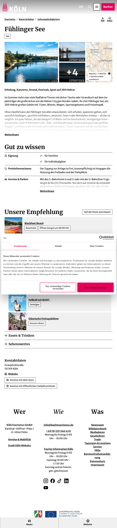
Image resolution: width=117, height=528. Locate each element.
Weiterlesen (12, 134)
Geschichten (97, 436)
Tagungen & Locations (97, 443)
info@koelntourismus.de (58, 425)
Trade (97, 439)
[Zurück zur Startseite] (14, 6)
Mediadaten (97, 432)
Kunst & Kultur (26, 19)
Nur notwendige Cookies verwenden (58, 287)
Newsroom (97, 425)
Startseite (10, 19)
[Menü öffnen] (96, 7)
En (81, 6)
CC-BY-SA (54, 81)
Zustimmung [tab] (20, 246)
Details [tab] (58, 246)
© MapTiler (102, 73)
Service (97, 446)
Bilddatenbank (97, 428)
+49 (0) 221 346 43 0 (58, 431)
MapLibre (92, 73)
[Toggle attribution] (109, 73)
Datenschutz (97, 461)
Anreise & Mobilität (19, 439)
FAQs (97, 450)
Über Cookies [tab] (97, 246)
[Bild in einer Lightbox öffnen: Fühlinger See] (31, 62)
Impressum (97, 464)
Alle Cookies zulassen (95, 287)
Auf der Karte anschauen (97, 211)
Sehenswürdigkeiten (49, 19)
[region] (99, 62)
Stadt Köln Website (19, 445)
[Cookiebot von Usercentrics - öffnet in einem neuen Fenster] (101, 238)
